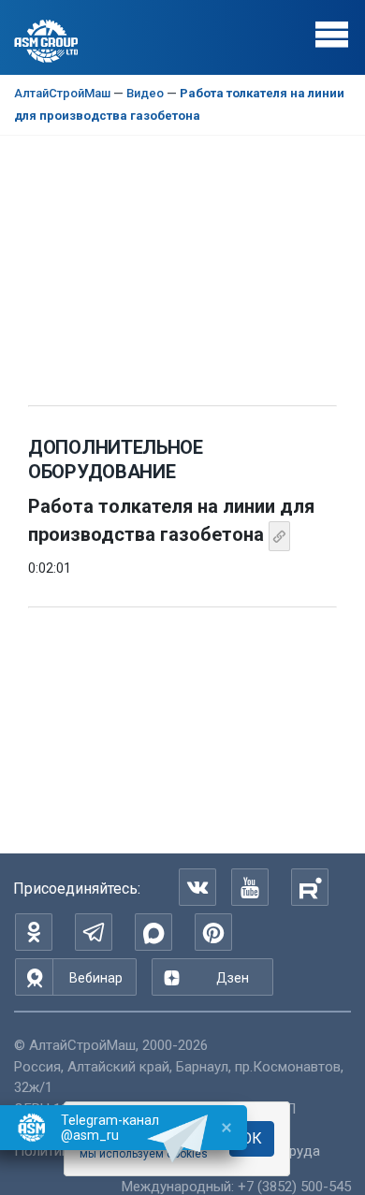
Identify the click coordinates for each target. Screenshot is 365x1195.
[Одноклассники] (33, 932)
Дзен (232, 977)
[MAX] (153, 932)
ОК (251, 1138)
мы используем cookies (144, 1153)
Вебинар (96, 977)
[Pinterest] (213, 932)
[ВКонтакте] (197, 887)
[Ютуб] (250, 887)
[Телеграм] (93, 932)
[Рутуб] (309, 887)
